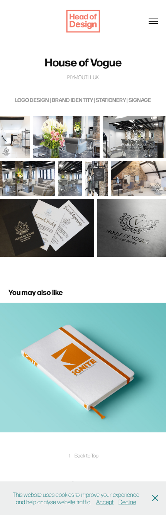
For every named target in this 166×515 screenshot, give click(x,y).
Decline (127, 501)
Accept (104, 501)
